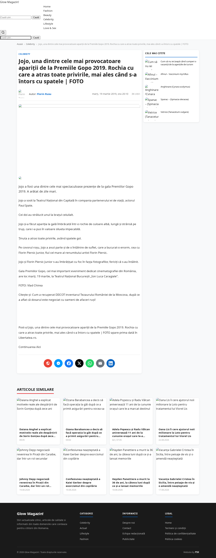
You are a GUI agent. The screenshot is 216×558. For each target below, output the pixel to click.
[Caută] (3, 32)
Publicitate (128, 539)
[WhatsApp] (90, 363)
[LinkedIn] (110, 363)
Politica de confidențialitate (180, 533)
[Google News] (48, 363)
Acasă (20, 44)
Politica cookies (173, 539)
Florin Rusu (44, 94)
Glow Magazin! (30, 513)
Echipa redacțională (134, 533)
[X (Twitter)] (79, 363)
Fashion (47, 10)
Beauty (47, 15)
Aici (38, 347)
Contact (127, 528)
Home (46, 6)
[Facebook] (69, 363)
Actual (83, 528)
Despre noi (129, 522)
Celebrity (48, 19)
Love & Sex (49, 28)
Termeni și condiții (175, 528)
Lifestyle (48, 23)
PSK (197, 552)
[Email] (100, 363)
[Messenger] (58, 363)
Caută (36, 17)
